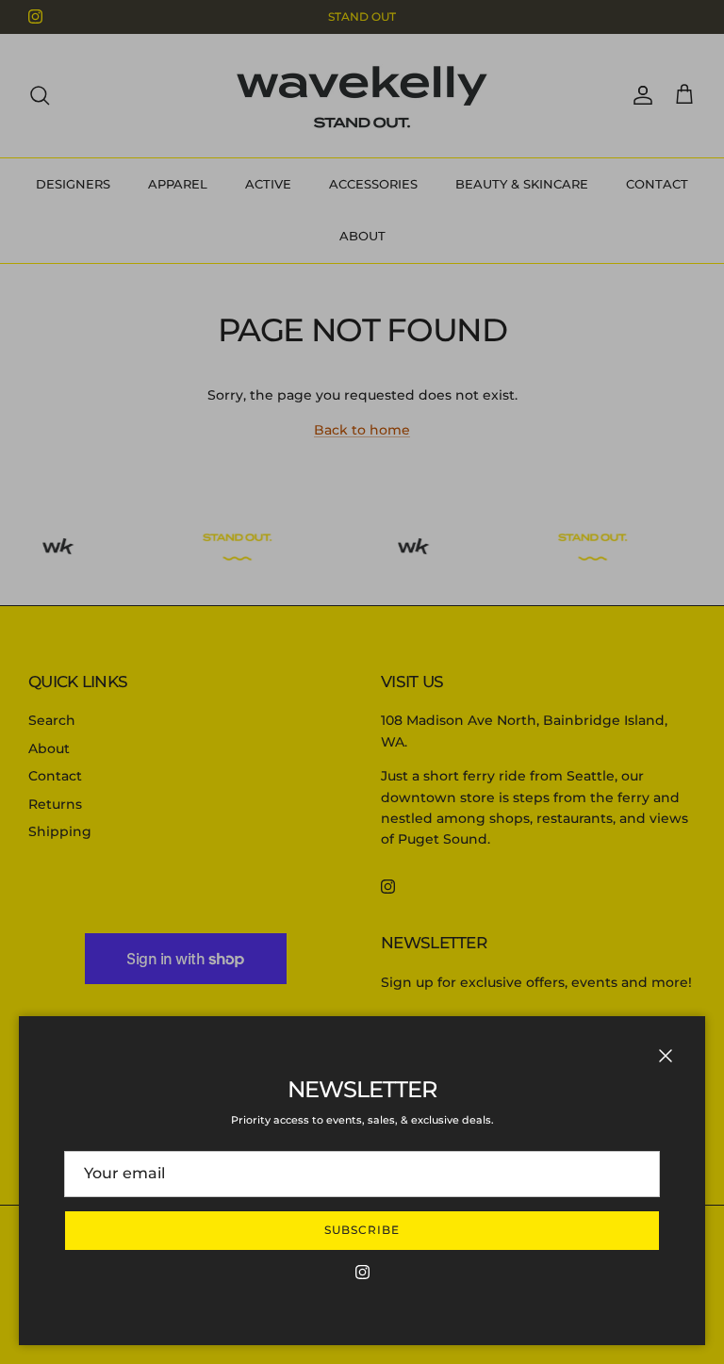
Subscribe (362, 1230)
